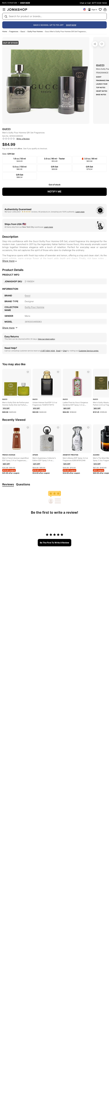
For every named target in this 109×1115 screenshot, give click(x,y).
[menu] (4, 9)
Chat (65, 351)
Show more (8, 260)
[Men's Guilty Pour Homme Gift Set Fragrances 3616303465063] (101, 44)
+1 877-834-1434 (47, 351)
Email (58, 351)
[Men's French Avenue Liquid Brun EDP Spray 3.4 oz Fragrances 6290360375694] (28, 427)
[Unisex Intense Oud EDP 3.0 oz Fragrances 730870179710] (58, 372)
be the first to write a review (54, 542)
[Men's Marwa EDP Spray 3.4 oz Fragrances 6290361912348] (88, 427)
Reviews (8, 484)
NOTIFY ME (54, 191)
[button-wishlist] (100, 9)
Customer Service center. (89, 351)
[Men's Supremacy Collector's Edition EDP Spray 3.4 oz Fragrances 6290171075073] (58, 427)
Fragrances (13, 31)
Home (4, 31)
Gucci (22, 31)
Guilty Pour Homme (35, 31)
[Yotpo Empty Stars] (8, 138)
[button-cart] (105, 9)
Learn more (80, 212)
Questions (23, 484)
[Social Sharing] (95, 44)
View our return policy (46, 339)
